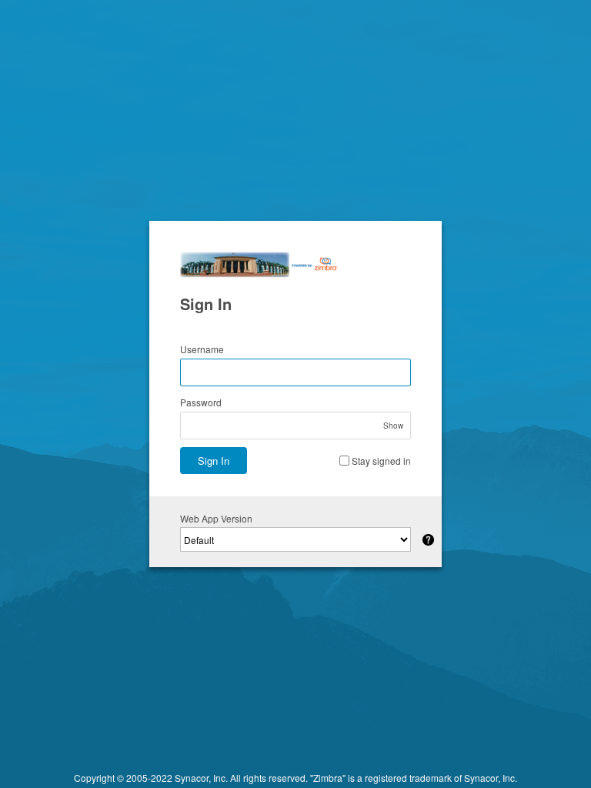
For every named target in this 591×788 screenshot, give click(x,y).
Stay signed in (381, 460)
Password (201, 402)
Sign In (213, 460)
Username (202, 349)
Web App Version (216, 518)
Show (393, 425)
